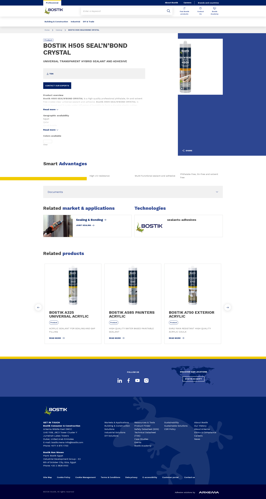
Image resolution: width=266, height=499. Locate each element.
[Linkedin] (119, 380)
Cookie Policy (63, 477)
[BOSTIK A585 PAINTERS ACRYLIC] (133, 304)
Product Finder (142, 425)
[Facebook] (128, 380)
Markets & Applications (116, 422)
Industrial (75, 21)
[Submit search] (168, 11)
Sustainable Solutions (176, 425)
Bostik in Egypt (193, 379)
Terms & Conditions (110, 477)
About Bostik (171, 3)
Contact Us (200, 13)
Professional (52, 3)
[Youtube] (137, 380)
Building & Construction (56, 21)
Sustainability (171, 422)
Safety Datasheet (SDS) (146, 429)
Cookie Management (85, 477)
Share (188, 150)
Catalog (59, 30)
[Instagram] (146, 380)
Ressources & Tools (144, 422)
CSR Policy (170, 429)
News (197, 439)
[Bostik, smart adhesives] (58, 416)
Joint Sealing (83, 225)
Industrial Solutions (114, 432)
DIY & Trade (88, 21)
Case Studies (141, 439)
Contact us (189, 477)
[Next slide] (227, 307)
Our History (200, 425)
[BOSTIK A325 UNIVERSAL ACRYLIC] (73, 304)
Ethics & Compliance (205, 432)
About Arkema (202, 429)
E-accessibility (150, 477)
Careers (187, 3)
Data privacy (131, 477)
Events (137, 442)
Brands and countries (208, 3)
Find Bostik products (184, 13)
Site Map (47, 477)
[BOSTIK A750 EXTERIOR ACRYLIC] (192, 304)
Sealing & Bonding (89, 219)
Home (47, 30)
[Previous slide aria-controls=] (38, 307)
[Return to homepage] (55, 11)
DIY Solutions (111, 435)
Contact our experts (57, 85)
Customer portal (170, 477)
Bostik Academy (214, 13)
